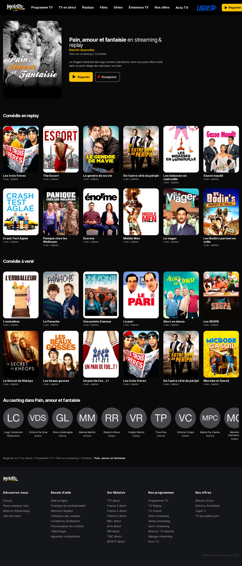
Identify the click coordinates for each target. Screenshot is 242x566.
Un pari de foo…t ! (96, 381)
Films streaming (158, 516)
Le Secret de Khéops (18, 381)
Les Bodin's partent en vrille (219, 240)
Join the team (12, 516)
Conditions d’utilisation (65, 521)
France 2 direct (116, 505)
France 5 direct (117, 516)
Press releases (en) (16, 505)
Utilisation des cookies (65, 516)
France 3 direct (117, 511)
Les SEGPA (211, 321)
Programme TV (158, 500)
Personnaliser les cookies (67, 526)
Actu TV (153, 541)
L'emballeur (11, 321)
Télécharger (58, 531)
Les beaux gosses (56, 381)
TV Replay (155, 505)
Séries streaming (159, 521)
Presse (7, 500)
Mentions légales (62, 511)
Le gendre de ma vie (97, 175)
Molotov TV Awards (161, 531)
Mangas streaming (160, 536)
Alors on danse (174, 321)
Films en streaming (80, 53)
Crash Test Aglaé (15, 238)
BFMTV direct (116, 541)
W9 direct (113, 531)
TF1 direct (113, 500)
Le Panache (51, 321)
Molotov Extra (204, 500)
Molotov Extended (207, 505)
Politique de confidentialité (68, 505)
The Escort (51, 175)
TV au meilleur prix (207, 516)
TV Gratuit (155, 511)
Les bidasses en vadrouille (175, 177)
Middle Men (131, 238)
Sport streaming (158, 526)
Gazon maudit (213, 175)
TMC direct (114, 536)
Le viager (170, 238)
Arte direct (114, 526)
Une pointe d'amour (97, 321)
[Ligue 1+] (207, 7)
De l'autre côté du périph (141, 175)
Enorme (88, 238)
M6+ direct (114, 521)
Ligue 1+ (200, 511)
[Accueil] (15, 7)
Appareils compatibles (65, 536)
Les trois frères (14, 175)
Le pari (128, 321)
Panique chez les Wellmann (55, 240)
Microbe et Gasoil (216, 381)
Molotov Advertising (16, 511)
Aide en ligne (59, 500)
